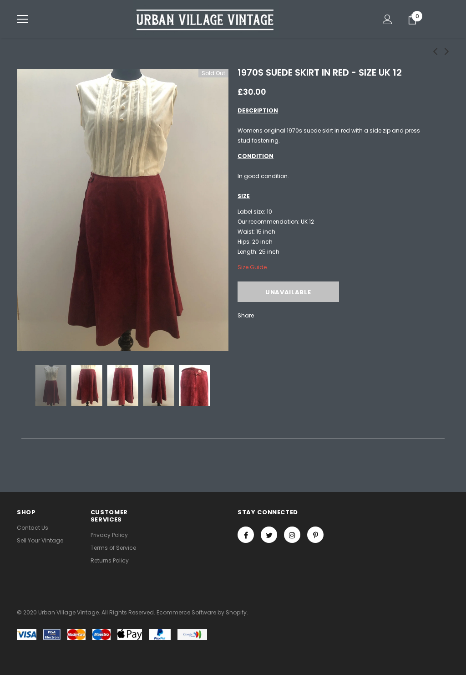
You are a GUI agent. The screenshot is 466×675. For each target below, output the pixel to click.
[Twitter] (269, 535)
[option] (122, 210)
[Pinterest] (315, 535)
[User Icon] (387, 19)
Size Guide (252, 267)
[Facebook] (246, 535)
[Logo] (206, 18)
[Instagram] (292, 535)
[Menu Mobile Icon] (22, 19)
